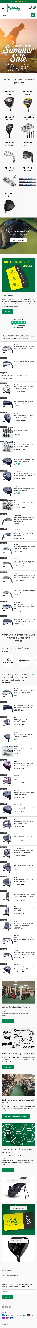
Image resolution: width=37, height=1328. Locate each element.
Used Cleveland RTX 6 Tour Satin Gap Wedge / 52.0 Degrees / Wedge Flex (24, 620)
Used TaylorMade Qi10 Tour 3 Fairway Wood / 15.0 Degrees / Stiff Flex (24, 474)
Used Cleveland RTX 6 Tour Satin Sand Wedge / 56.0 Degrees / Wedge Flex (24, 606)
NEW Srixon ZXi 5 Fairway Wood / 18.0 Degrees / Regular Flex (23, 735)
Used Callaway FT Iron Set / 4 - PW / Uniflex (24, 431)
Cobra (16, 344)
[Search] (33, 15)
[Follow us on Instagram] (10, 1307)
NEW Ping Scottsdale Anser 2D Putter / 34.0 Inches (24, 909)
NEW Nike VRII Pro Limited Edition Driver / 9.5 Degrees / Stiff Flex (23, 764)
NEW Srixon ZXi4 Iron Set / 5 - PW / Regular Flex (24, 749)
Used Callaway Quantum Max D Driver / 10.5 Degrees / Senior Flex (24, 460)
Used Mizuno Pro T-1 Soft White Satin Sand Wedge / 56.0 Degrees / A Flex (24, 591)
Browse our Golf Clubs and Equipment (15, 1116)
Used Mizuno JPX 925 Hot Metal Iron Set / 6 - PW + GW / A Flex (24, 445)
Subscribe (7, 1297)
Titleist (16, 359)
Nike (15, 761)
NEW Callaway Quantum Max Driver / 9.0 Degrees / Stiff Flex (24, 793)
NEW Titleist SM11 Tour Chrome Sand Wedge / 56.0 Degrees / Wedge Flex (24, 953)
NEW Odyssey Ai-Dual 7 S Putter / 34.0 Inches (23, 778)
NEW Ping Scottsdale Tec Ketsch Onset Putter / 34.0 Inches (23, 720)
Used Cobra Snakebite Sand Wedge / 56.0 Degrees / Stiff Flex (24, 547)
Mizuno (16, 442)
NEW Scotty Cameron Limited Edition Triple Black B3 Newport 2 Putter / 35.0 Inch (24, 896)
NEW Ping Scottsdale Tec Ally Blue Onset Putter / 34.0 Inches (23, 924)
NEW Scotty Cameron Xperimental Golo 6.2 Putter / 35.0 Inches (23, 851)
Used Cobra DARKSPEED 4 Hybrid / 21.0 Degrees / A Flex (24, 416)
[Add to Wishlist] (4, 352)
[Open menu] (3, 8)
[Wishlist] (30, 8)
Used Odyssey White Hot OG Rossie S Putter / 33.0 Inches (24, 387)
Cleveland (17, 602)
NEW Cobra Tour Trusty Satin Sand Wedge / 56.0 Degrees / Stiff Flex (24, 347)
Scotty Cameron (19, 848)
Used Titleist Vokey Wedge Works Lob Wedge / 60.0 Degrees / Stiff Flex (24, 562)
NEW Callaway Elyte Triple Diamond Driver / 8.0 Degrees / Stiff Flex (24, 967)
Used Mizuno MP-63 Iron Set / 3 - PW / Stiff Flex (24, 503)
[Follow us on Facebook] (3, 1307)
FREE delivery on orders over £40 (18, 1)
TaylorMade (17, 398)
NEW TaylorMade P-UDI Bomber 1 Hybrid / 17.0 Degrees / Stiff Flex (23, 402)
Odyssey (16, 384)
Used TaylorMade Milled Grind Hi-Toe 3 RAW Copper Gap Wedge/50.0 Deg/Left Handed (24, 519)
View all (33, 336)
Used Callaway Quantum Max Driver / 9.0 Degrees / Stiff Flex (24, 489)
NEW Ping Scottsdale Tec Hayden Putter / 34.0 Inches (23, 880)
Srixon (16, 732)
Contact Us (7, 1170)
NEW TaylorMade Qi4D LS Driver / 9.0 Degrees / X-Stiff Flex (24, 808)
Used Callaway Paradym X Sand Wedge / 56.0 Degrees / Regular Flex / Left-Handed (24, 533)
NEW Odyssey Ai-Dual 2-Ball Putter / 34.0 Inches (24, 866)
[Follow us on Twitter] (6, 1307)
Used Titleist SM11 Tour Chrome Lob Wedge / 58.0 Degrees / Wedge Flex (24, 362)
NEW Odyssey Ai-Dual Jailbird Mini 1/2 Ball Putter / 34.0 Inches (24, 822)
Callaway (16, 428)
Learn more (7, 1020)
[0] (34, 8)
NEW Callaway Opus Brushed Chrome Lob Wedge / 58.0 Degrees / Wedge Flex (24, 939)
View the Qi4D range (18, 240)
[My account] (26, 8)
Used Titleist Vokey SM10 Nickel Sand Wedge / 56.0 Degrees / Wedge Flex (24, 576)
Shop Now (7, 311)
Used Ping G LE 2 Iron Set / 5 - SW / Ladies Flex (15, 375)
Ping (3, 373)
